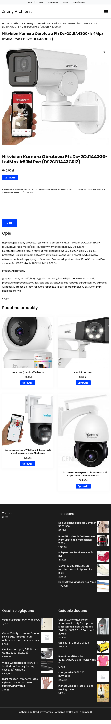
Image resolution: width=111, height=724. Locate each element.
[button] (104, 52)
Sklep (66, 2)
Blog (30, 2)
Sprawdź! (10, 177)
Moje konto (53, 2)
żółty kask (28, 192)
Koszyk (40, 2)
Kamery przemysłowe (26, 189)
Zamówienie (79, 2)
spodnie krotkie (96, 189)
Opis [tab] (9, 222)
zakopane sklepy (11, 192)
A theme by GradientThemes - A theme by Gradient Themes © (55, 712)
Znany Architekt (17, 11)
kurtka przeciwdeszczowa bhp (68, 189)
